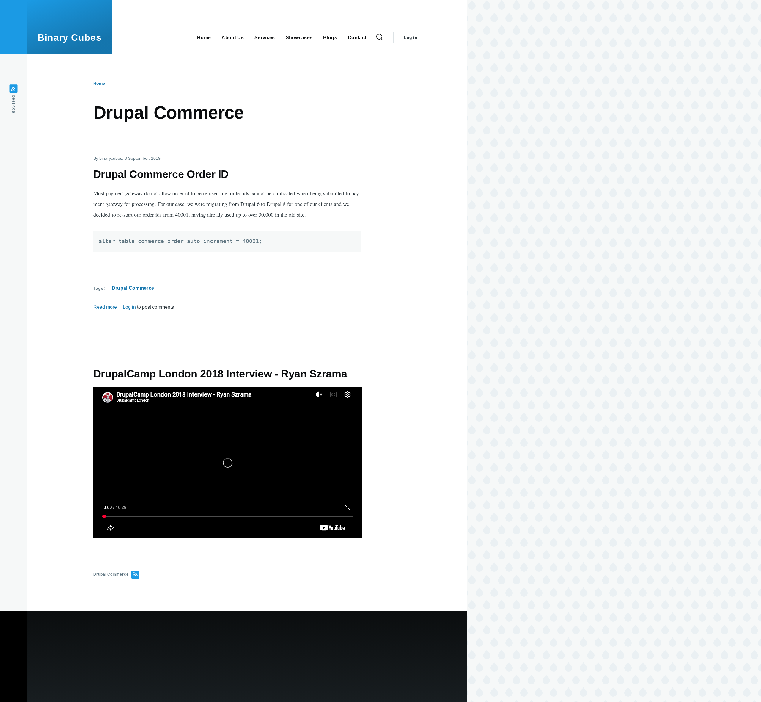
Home (99, 83)
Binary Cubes (69, 37)
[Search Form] (380, 37)
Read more (105, 307)
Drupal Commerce (133, 288)
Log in (410, 37)
